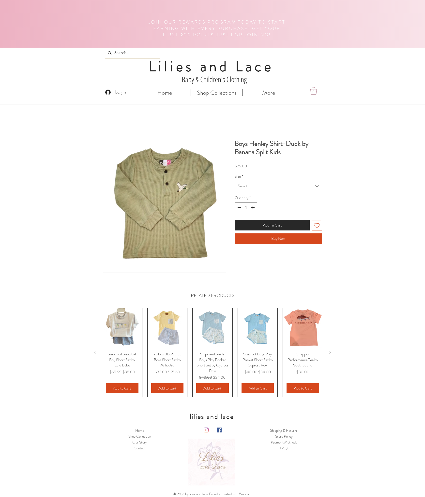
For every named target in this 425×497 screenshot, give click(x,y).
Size (239, 177)
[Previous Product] (95, 353)
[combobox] (278, 186)
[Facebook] (219, 430)
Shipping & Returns (284, 430)
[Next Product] (330, 353)
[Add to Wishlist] (327, 226)
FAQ (284, 448)
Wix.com (245, 494)
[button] (313, 91)
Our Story (139, 442)
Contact (140, 448)
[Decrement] (238, 208)
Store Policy (284, 436)
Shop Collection (139, 436)
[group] (212, 353)
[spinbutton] (246, 208)
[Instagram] (206, 430)
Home (108, 122)
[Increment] (253, 208)
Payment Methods (284, 442)
